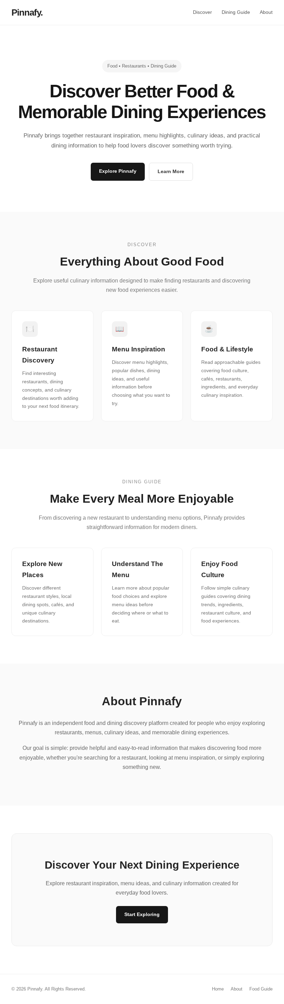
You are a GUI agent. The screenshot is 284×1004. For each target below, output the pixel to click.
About (266, 12)
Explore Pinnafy (117, 171)
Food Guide (261, 989)
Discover (202, 12)
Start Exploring (142, 914)
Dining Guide (236, 12)
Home (218, 989)
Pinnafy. (27, 12)
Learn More (171, 171)
